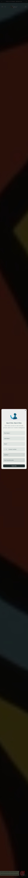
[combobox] (5, 449)
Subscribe (14, 465)
